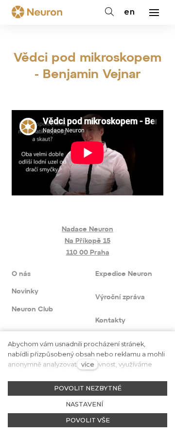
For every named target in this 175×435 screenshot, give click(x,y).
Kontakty (110, 321)
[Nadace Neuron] (37, 12)
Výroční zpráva (120, 297)
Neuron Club (32, 309)
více (87, 364)
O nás (21, 274)
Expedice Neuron (123, 274)
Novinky (25, 292)
